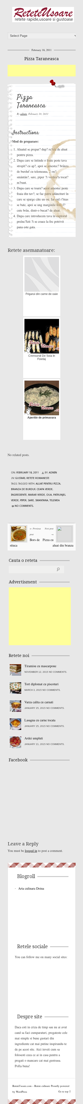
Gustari (20, 478)
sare (31, 500)
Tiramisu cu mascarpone (40, 666)
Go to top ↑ (64, 1091)
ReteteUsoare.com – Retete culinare (43, 14)
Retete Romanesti (38, 478)
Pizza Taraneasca (41, 58)
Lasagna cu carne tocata (39, 720)
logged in (31, 850)
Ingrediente (19, 494)
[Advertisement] (45, 70)
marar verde (36, 494)
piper (23, 500)
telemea (55, 500)
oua (49, 494)
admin (23, 114)
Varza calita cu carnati (38, 702)
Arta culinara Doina (31, 888)
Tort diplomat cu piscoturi (41, 684)
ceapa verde (45, 489)
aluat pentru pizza (48, 483)
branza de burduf (23, 489)
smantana (41, 500)
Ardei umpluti (33, 738)
